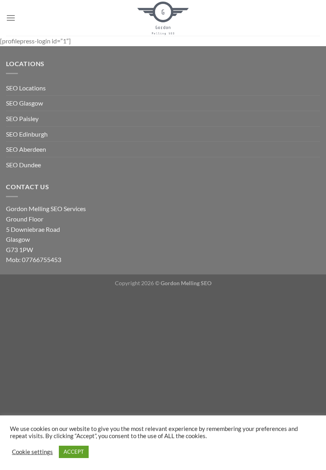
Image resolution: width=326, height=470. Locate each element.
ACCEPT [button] (74, 451)
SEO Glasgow (24, 103)
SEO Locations (26, 88)
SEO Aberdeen (26, 149)
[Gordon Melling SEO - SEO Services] (163, 18)
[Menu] (11, 17)
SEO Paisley (22, 118)
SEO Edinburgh (27, 134)
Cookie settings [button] (32, 451)
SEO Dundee (23, 164)
